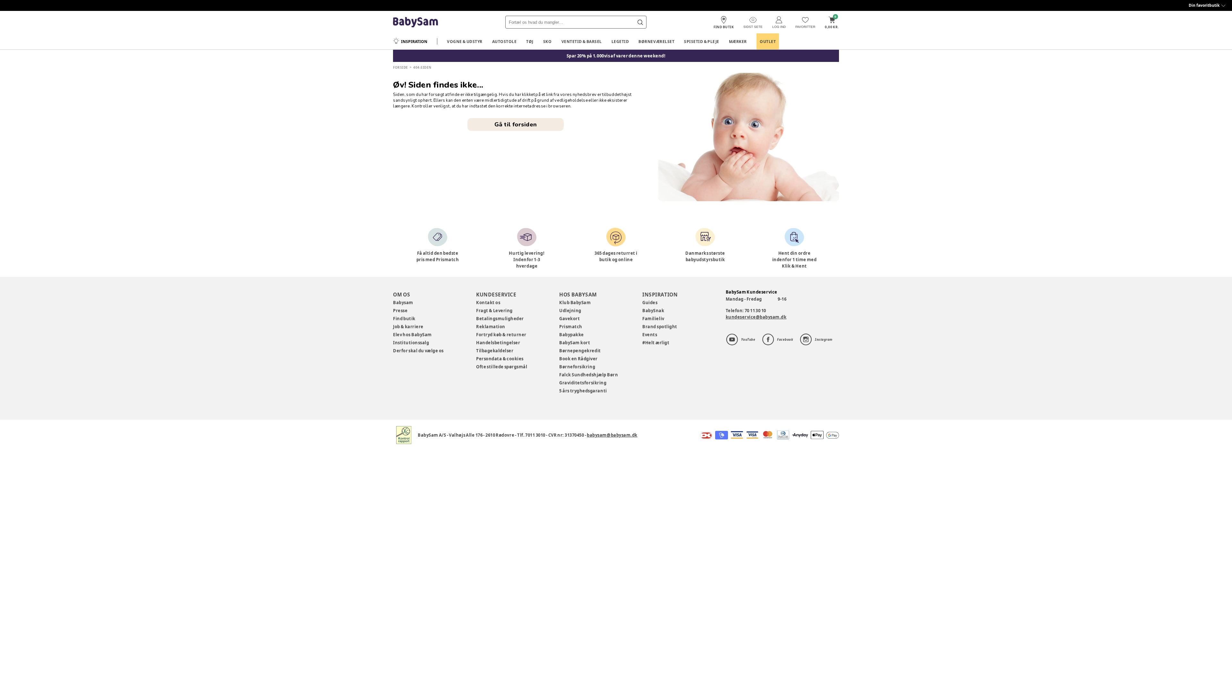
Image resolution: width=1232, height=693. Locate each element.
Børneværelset (656, 41)
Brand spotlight (659, 326)
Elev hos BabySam (412, 335)
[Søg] (640, 22)
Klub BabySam (575, 302)
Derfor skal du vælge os (418, 351)
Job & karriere (408, 326)
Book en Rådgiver (578, 359)
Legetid (620, 41)
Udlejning (570, 310)
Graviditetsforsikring (582, 383)
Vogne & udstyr (465, 41)
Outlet (768, 41)
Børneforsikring (577, 367)
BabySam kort (574, 343)
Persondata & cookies (500, 359)
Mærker (738, 41)
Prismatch (570, 326)
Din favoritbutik (1204, 5)
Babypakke (571, 335)
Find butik (404, 318)
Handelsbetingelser (498, 343)
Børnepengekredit (580, 351)
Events (649, 335)
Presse (400, 310)
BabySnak (653, 310)
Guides (649, 302)
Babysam (403, 302)
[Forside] (415, 22)
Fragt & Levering (494, 310)
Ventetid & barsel (581, 41)
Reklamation (490, 326)
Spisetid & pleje (701, 41)
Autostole (504, 41)
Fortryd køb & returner (501, 335)
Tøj (530, 41)
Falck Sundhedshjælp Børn (588, 375)
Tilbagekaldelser (494, 351)
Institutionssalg (411, 343)
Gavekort (569, 318)
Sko (547, 41)
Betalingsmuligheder (500, 318)
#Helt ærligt (655, 343)
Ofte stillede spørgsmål (501, 367)
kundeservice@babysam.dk (756, 317)
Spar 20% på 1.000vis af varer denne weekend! (616, 56)
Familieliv (653, 318)
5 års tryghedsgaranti (583, 391)
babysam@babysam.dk (612, 435)
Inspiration (414, 41)
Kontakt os (488, 302)
